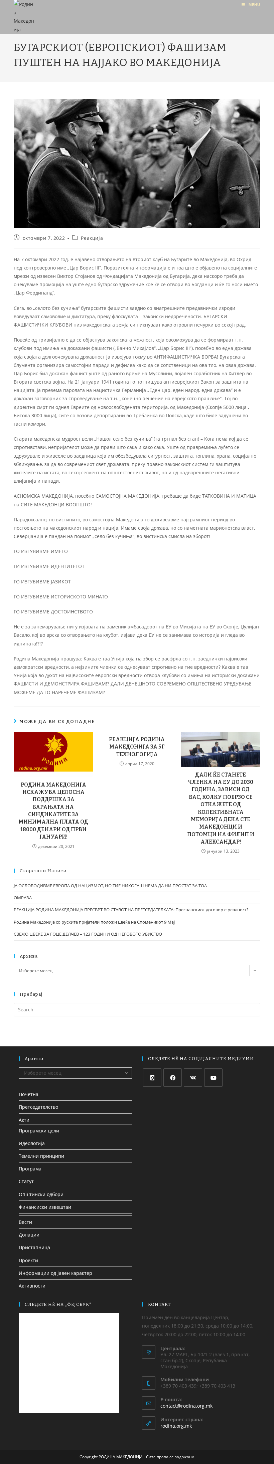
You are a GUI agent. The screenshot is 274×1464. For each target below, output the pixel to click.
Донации (29, 1235)
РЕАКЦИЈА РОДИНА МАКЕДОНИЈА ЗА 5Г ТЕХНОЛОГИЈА (137, 747)
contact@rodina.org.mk (186, 1406)
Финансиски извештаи (45, 1207)
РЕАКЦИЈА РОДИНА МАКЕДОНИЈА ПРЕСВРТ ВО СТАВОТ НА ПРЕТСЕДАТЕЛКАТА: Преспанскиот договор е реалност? (131, 910)
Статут (26, 1181)
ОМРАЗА (23, 898)
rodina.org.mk (176, 1426)
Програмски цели (39, 1130)
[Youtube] (213, 1077)
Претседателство (38, 1107)
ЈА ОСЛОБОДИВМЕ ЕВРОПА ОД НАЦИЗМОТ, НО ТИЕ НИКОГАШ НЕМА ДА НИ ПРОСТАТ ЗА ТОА (110, 886)
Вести (25, 1222)
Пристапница (34, 1247)
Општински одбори (41, 1194)
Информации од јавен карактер (55, 1273)
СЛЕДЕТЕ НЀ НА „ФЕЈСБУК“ (58, 1304)
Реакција (92, 238)
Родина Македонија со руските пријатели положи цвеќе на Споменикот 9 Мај (94, 922)
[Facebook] (172, 1077)
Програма (30, 1168)
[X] (152, 1077)
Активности (32, 1286)
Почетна (28, 1094)
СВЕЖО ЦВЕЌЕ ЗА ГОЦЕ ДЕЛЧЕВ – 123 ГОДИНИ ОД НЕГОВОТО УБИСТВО (88, 934)
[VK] (193, 1077)
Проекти (28, 1260)
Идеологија (32, 1143)
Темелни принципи (41, 1156)
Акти (24, 1120)
